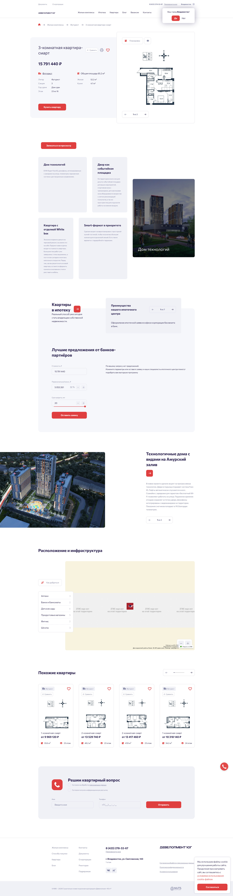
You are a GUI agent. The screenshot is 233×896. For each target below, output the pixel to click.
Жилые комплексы (86, 12)
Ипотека (102, 12)
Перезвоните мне (170, 4)
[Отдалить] (181, 643)
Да (175, 18)
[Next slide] (145, 114)
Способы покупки (59, 853)
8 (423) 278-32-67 (156, 4)
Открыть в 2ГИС (187, 646)
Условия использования (169, 872)
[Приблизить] (188, 643)
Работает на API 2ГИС (172, 645)
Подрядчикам (85, 871)
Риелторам (83, 865)
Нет (184, 18)
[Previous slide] (125, 114)
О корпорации (57, 4)
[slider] (85, 406)
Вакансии (135, 12)
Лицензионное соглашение (171, 646)
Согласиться (212, 887)
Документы (42, 4)
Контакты (147, 12)
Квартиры (114, 12)
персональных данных (98, 785)
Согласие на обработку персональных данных (177, 863)
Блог (124, 12)
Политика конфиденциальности (172, 867)
